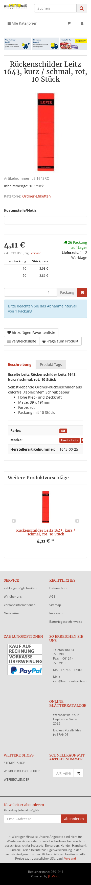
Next (77, 521)
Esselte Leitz (69, 440)
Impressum (57, 613)
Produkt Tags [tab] (51, 364)
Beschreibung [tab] (19, 364)
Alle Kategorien (24, 23)
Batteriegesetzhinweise (65, 621)
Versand (36, 253)
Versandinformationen (19, 605)
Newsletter (11, 613)
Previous (14, 521)
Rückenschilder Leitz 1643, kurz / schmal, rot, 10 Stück (45, 532)
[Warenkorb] (68, 23)
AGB (52, 596)
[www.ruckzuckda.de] (15, 6)
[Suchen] (82, 8)
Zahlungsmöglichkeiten (20, 588)
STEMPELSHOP (14, 763)
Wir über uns (13, 596)
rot (63, 431)
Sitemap (55, 605)
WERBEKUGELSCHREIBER (21, 771)
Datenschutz (58, 588)
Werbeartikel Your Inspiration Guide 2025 (66, 719)
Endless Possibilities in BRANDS (67, 732)
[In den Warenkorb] (82, 292)
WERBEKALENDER (16, 779)
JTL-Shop (54, 876)
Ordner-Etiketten (36, 196)
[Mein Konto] (82, 23)
